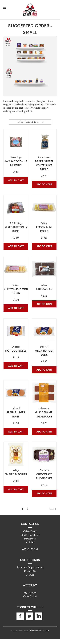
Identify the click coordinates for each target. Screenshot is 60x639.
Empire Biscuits (16, 474)
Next (51, 509)
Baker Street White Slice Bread (44, 165)
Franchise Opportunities (30, 567)
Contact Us (30, 571)
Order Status (30, 596)
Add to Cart (16, 180)
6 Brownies (44, 289)
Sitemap (30, 574)
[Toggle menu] (4, 7)
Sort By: (20, 122)
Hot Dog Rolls (15, 350)
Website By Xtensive (39, 630)
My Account (30, 592)
